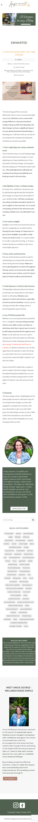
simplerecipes (26, 616)
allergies (18, 537)
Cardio (14, 544)
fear (5, 557)
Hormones (26, 568)
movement (13, 581)
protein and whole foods (25, 602)
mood (31, 578)
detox (32, 544)
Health (30, 561)
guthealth (22, 561)
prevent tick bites (14, 599)
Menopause (17, 578)
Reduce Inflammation (16, 605)
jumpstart (22, 575)
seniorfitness (23, 612)
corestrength (23, 544)
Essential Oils (9, 550)
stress (26, 626)
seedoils (13, 612)
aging (10, 537)
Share (19, 59)
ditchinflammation (15, 547)
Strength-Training (15, 626)
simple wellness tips (13, 616)
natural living (23, 581)
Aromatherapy (20, 540)
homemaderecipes (14, 568)
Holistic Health (24, 564)
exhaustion (26, 70)
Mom (8, 72)
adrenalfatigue (28, 533)
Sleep (20, 72)
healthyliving (12, 564)
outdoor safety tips (14, 592)
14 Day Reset (8, 533)
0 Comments (20, 75)
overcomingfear (15, 595)
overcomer (26, 592)
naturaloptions (27, 585)
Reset (27, 605)
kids (31, 70)
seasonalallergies (26, 609)
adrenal (18, 533)
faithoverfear (28, 554)
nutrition (28, 588)
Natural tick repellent (13, 585)
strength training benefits (18, 623)
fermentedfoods (14, 557)
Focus (14, 561)
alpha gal (26, 537)
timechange (26, 72)
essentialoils (10, 70)
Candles (6, 544)
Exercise (30, 550)
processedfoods (9, 602)
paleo (25, 595)
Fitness (7, 561)
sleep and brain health (26, 619)
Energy (26, 547)
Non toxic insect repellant (14, 588)
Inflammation (11, 575)
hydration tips (12, 571)
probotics (26, 599)
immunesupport (24, 571)
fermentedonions (28, 557)
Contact (11, 779)
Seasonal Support (12, 609)
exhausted (18, 70)
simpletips (14, 72)
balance (30, 540)
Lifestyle (7, 578)
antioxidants (9, 540)
